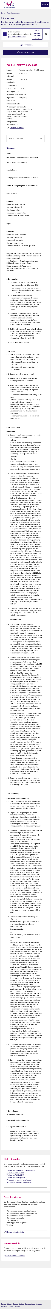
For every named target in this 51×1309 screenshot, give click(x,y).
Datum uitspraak (10, 75)
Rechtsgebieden (13, 92)
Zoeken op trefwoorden (15, 1173)
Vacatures (4, 1306)
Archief (11, 1306)
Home (3, 13)
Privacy (15, 1304)
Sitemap (9, 1304)
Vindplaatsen (12, 122)
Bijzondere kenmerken (11, 99)
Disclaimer (17, 1306)
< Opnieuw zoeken (25, 45)
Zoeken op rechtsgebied (16, 1178)
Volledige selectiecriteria (14, 1232)
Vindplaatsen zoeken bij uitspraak (19, 1180)
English (3, 1304)
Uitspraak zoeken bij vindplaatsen (19, 1182)
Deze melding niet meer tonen (37, 34)
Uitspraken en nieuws (13, 13)
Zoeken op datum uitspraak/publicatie (21, 1170)
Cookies (21, 1304)
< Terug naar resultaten (25, 52)
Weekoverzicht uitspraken (15, 1256)
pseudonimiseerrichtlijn (17, 37)
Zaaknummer (12, 86)
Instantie (10, 70)
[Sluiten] (46, 34)
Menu (44, 5)
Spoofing (39, 1304)
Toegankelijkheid (30, 1304)
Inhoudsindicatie (13, 104)
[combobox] (25, 138)
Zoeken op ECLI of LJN (15, 1175)
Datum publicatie (11, 81)
